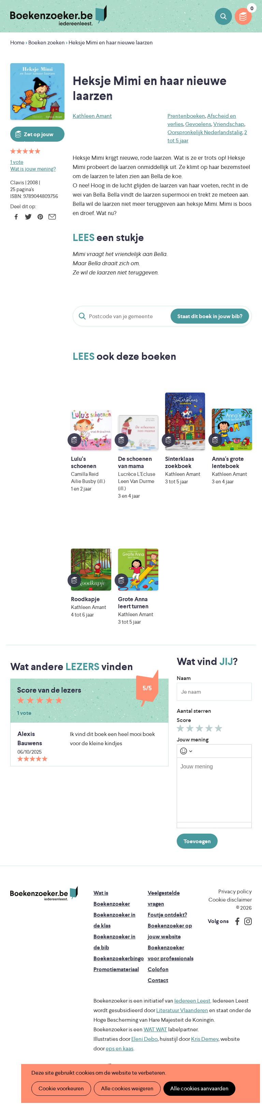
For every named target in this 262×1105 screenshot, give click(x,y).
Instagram (245, 921)
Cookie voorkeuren (61, 1088)
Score (184, 720)
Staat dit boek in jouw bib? (209, 316)
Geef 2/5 (190, 730)
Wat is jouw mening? (33, 169)
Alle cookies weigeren (127, 1088)
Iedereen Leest (192, 1000)
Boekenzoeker (58, 15)
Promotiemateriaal (116, 969)
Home (17, 42)
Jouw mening (192, 739)
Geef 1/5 (181, 730)
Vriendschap (228, 124)
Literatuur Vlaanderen (182, 1010)
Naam (184, 678)
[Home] (44, 893)
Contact (158, 980)
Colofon (158, 969)
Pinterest (40, 217)
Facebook (16, 217)
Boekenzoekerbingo (118, 958)
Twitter (28, 217)
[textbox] (214, 789)
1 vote (16, 162)
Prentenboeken (186, 115)
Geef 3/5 (200, 730)
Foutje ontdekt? (167, 914)
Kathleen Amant (92, 115)
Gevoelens (198, 124)
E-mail (52, 217)
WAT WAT (155, 1029)
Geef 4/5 (210, 730)
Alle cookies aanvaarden (199, 1088)
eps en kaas (119, 1048)
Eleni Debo (144, 1039)
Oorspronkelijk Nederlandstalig (205, 132)
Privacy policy (235, 891)
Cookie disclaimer (230, 899)
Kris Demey (204, 1039)
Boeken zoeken (223, 16)
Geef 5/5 (219, 730)
